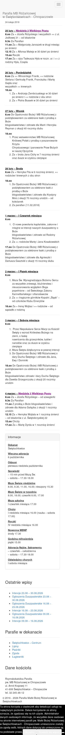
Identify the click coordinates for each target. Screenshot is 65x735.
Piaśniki (16, 649)
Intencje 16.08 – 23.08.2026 (27, 610)
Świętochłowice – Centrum (26, 642)
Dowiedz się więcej (49, 732)
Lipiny (15, 646)
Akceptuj (29, 732)
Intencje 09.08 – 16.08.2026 (27, 621)
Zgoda (15, 653)
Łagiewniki (18, 656)
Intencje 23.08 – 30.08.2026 (27, 593)
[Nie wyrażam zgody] (63, 732)
